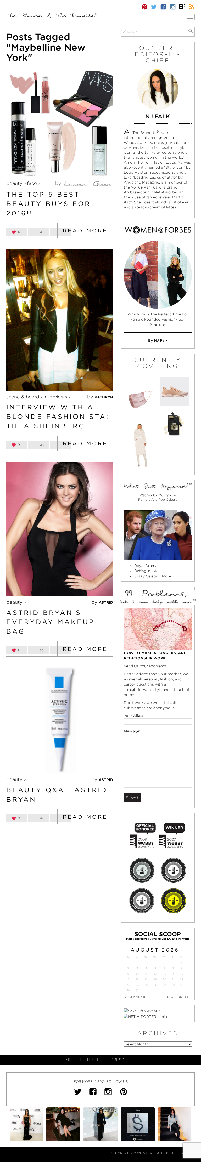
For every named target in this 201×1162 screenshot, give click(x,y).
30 (128, 990)
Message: (132, 731)
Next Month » (177, 996)
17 (137, 979)
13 (164, 974)
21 (173, 979)
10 (137, 974)
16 (128, 979)
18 (146, 979)
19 (155, 979)
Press (117, 1059)
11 (146, 974)
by (59, 183)
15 (181, 974)
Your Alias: (133, 716)
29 (181, 985)
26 (155, 985)
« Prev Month (135, 996)
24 (137, 985)
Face (32, 183)
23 (128, 985)
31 (137, 990)
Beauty (14, 183)
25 (146, 985)
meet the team (81, 1059)
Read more (85, 230)
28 (173, 985)
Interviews (55, 397)
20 (164, 979)
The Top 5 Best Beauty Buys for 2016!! (48, 203)
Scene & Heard (22, 397)
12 (155, 974)
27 (164, 985)
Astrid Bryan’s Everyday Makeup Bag (50, 622)
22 (181, 979)
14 (173, 974)
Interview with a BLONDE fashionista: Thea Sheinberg (57, 416)
